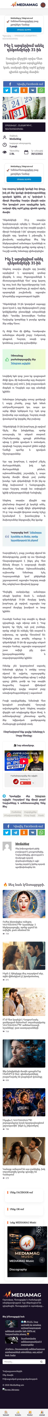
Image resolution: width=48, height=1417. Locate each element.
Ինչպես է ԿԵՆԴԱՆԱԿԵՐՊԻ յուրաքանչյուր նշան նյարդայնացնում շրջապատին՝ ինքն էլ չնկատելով (23, 1122)
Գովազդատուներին (12, 1371)
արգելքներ (31, 812)
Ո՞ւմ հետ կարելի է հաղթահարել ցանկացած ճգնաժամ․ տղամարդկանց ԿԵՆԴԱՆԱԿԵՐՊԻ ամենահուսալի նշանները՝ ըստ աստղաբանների (24, 1023)
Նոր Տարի (30, 815)
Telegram (40, 796)
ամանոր (17, 812)
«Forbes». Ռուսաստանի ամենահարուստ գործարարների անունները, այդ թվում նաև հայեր (25, 1352)
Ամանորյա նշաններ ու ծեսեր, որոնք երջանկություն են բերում (26, 536)
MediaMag (22, 843)
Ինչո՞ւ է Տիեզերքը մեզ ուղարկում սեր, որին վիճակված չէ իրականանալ (23, 975)
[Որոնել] (41, 1361)
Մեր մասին (8, 1375)
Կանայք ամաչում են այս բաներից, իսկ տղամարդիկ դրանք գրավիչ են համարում (24, 1171)
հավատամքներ (13, 815)
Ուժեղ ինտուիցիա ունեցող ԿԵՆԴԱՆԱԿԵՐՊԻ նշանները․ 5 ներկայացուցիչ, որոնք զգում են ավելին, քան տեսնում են (20, 925)
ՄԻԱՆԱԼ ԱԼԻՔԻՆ (24, 30)
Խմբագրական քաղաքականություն (20, 1379)
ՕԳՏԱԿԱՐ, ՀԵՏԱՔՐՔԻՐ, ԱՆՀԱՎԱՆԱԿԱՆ (18, 127)
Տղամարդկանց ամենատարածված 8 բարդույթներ (31, 1341)
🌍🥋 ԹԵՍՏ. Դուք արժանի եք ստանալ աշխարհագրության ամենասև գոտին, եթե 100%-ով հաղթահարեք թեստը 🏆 (23, 1327)
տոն (42, 815)
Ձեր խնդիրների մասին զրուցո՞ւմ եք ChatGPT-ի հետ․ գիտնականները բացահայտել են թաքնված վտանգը (22, 1074)
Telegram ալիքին (20, 363)
